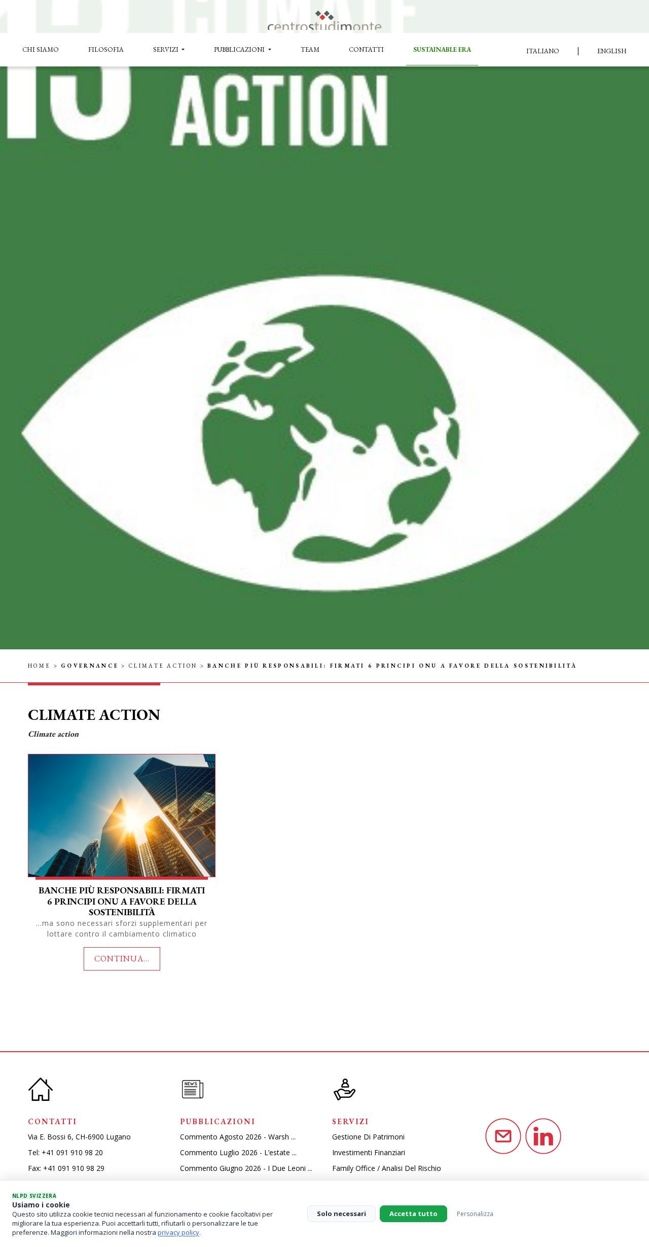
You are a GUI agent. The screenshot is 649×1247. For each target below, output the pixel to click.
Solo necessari (341, 1213)
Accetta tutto (413, 1213)
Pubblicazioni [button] (240, 49)
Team (310, 49)
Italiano (542, 51)
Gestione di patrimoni (368, 1136)
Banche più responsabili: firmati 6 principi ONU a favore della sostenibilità (122, 901)
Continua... (122, 958)
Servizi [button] (166, 49)
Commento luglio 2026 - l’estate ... (238, 1152)
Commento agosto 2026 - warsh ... (238, 1136)
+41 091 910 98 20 (72, 1152)
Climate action (163, 665)
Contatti (366, 49)
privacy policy (178, 1232)
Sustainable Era (442, 49)
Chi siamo (40, 49)
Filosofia (106, 49)
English (612, 51)
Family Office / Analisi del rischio (386, 1168)
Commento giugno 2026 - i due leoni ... (246, 1168)
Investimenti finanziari (368, 1152)
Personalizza (475, 1213)
